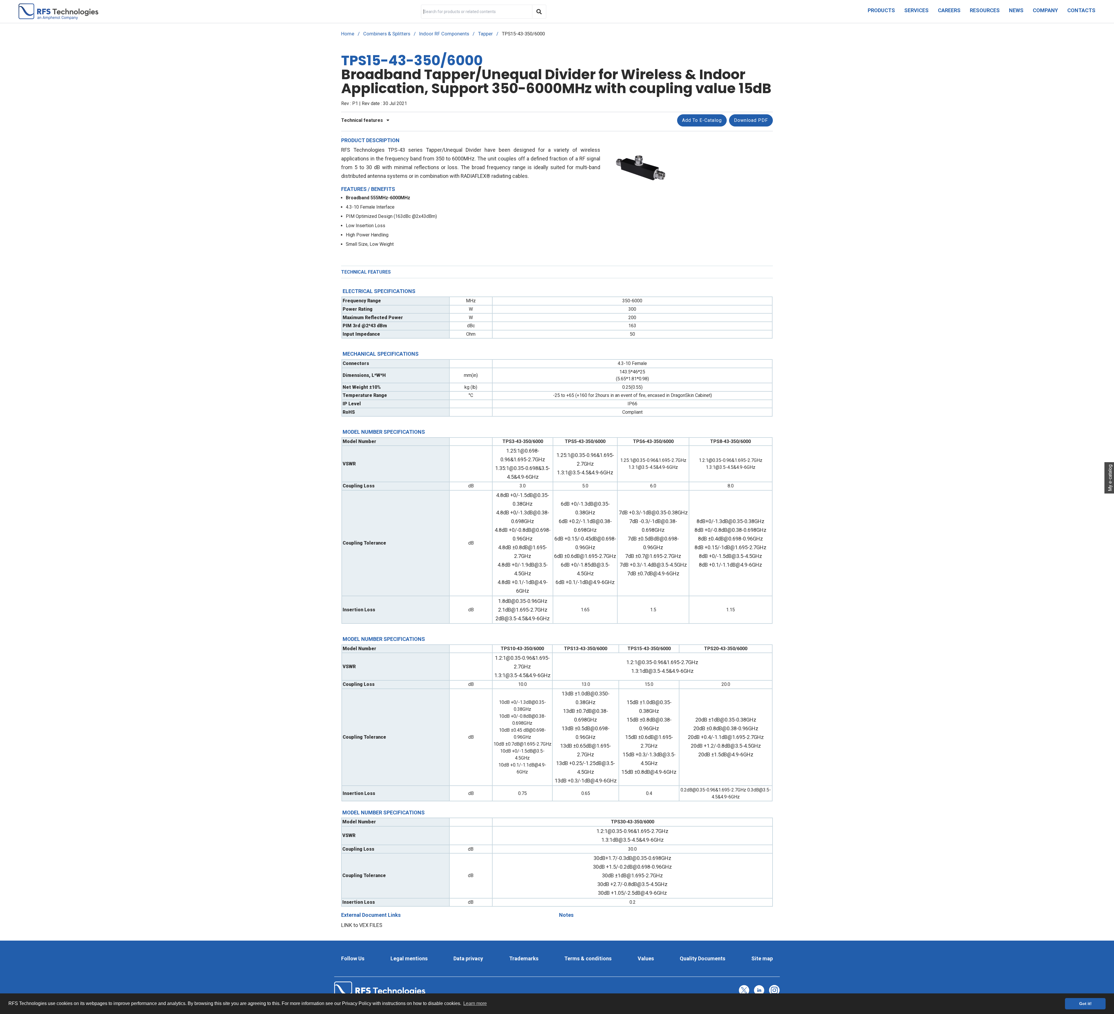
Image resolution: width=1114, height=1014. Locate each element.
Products (881, 10)
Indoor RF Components (444, 34)
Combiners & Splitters (386, 34)
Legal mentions (409, 958)
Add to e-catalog (702, 120)
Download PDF (751, 120)
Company (1045, 10)
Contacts (1081, 10)
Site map (762, 958)
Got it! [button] (1085, 1003)
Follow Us (352, 958)
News (1016, 10)
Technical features (362, 120)
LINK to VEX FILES (361, 925)
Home (347, 34)
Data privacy (468, 958)
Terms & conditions (588, 958)
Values (646, 958)
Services (916, 10)
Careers (949, 10)
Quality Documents (702, 958)
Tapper (485, 34)
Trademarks (523, 958)
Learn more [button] (475, 1003)
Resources (985, 10)
